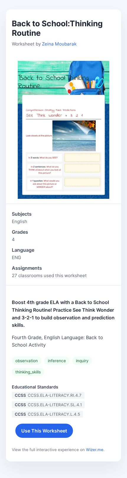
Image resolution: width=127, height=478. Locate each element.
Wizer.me (94, 449)
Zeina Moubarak (59, 44)
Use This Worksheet (44, 431)
